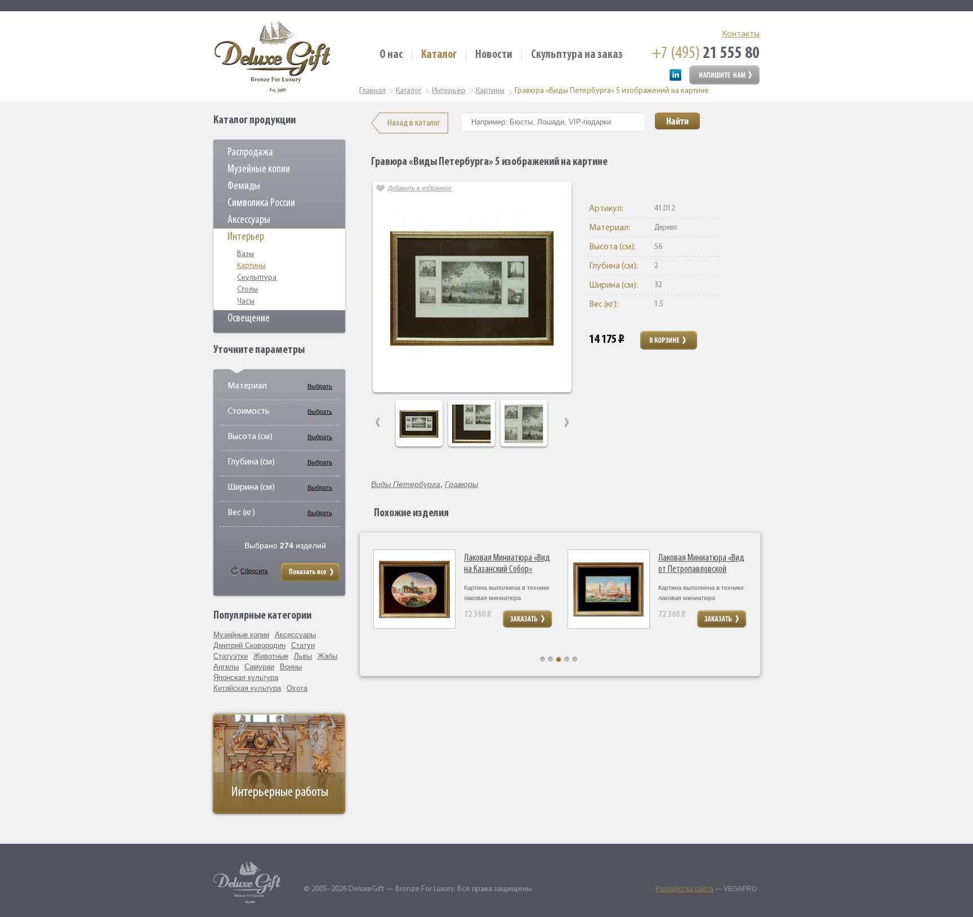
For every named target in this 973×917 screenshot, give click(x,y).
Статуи (303, 645)
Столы (247, 289)
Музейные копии (258, 169)
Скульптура (256, 278)
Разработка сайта (684, 889)
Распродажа (250, 152)
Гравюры (461, 484)
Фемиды (243, 186)
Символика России (261, 203)
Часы (246, 301)
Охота (297, 688)
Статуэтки (230, 656)
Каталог (439, 55)
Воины (291, 667)
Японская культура (245, 677)
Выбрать (319, 386)
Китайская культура (247, 688)
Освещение (248, 318)
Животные (270, 656)
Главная (372, 91)
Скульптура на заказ (577, 55)
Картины (251, 266)
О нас (391, 55)
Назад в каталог (413, 123)
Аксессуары (248, 220)
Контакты (741, 34)
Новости (493, 55)
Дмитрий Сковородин (249, 645)
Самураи (259, 667)
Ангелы (226, 667)
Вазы (245, 254)
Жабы (327, 656)
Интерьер (245, 237)
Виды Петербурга (405, 484)
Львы (303, 656)
